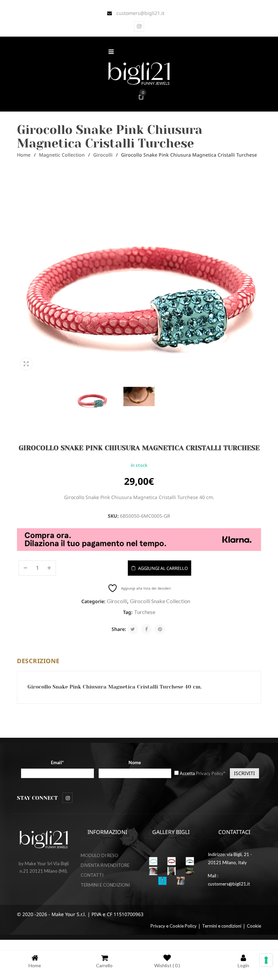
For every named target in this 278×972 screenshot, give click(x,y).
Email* (57, 762)
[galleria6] (153, 861)
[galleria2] (171, 871)
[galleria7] (190, 871)
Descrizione (38, 661)
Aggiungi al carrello (163, 568)
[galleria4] (171, 861)
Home (24, 155)
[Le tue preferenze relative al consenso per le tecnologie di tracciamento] (266, 960)
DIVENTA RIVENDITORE (105, 865)
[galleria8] (162, 881)
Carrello (104, 965)
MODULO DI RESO (99, 855)
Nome (134, 762)
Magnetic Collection (62, 155)
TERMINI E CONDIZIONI (105, 885)
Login (243, 965)
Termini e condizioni (221, 926)
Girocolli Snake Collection (160, 601)
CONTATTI (92, 875)
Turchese (144, 612)
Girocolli (103, 155)
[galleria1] (190, 861)
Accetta (202, 773)
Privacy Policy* (210, 773)
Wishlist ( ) (167, 965)
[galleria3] (153, 871)
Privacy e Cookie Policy (174, 926)
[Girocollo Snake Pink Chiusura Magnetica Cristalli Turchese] (92, 399)
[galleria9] (181, 881)
